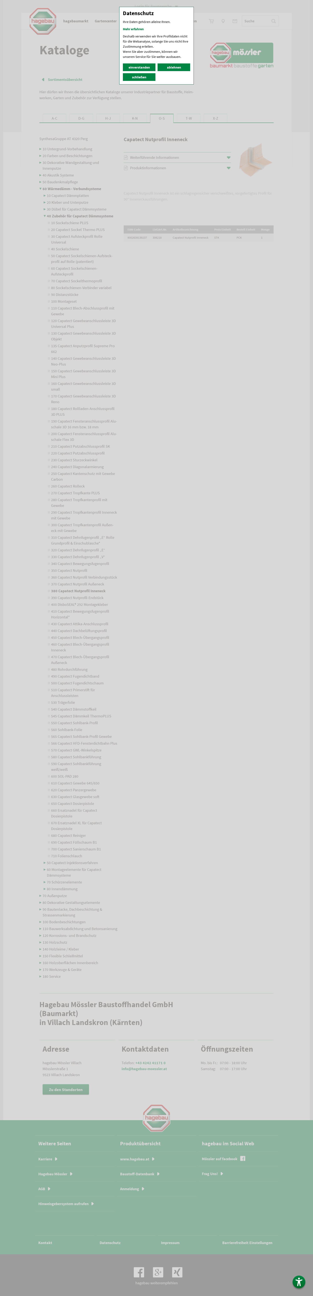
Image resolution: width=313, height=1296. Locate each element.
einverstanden (139, 67)
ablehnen (174, 67)
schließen (139, 77)
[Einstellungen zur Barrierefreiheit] (299, 1282)
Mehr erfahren (133, 29)
